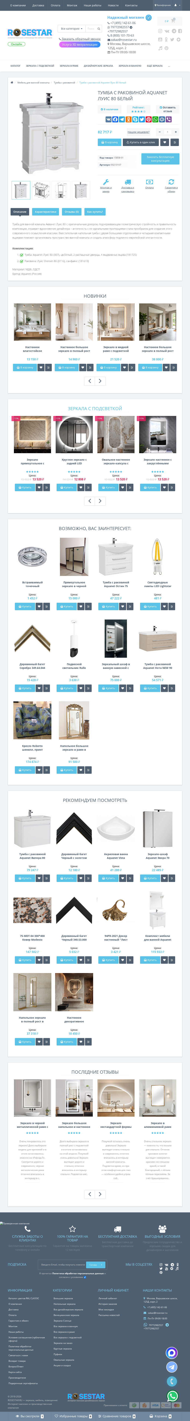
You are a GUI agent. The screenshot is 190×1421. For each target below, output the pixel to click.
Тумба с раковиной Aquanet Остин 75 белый (116, 584)
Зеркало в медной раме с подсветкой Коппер (116, 349)
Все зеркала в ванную (66, 1326)
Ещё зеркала (155, 65)
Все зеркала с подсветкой (68, 1337)
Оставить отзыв (169, 109)
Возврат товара (17, 1361)
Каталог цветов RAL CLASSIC (24, 1298)
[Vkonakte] (167, 32)
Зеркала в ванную (130, 65)
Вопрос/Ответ (16, 1366)
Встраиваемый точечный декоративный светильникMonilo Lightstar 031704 (32, 584)
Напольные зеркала (65, 1304)
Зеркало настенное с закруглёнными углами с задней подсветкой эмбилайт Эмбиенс (157, 461)
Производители (17, 1377)
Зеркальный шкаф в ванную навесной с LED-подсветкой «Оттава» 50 (116, 666)
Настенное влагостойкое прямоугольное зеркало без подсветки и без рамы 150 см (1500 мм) (32, 349)
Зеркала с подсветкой (40, 65)
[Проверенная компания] (15, 1223)
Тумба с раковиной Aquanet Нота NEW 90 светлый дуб (157, 666)
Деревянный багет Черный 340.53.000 (74, 937)
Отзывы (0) (72, 211)
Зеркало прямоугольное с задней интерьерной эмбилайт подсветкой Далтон (32, 461)
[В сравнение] (48, 367)
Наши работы (92, 5)
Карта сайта (15, 1372)
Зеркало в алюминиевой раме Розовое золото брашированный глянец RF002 (157, 1125)
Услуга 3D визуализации (79, 44)
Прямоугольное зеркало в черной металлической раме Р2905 (74, 584)
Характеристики (45, 211)
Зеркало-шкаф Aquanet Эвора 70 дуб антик (157, 856)
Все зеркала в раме (64, 1331)
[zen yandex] (179, 40)
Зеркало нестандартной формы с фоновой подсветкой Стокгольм (116, 1125)
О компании (18, 5)
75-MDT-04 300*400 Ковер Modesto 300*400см (32, 938)
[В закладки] (41, 367)
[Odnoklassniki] (166, 40)
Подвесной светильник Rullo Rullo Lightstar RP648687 (74, 666)
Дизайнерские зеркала (98, 65)
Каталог (15, 65)
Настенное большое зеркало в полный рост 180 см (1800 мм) (74, 349)
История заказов (108, 1304)
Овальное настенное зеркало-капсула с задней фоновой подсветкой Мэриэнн (115, 461)
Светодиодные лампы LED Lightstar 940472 (157, 584)
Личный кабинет (108, 1298)
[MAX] (172, 1353)
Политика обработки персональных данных (21, 1348)
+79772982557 (118, 31)
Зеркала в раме (69, 65)
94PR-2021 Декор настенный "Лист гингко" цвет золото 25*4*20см (116, 938)
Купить (26, 487)
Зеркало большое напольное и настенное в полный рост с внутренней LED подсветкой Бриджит (74, 1125)
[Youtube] (160, 40)
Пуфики (58, 1354)
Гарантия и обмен (19, 1320)
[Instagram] (160, 32)
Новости (113, 5)
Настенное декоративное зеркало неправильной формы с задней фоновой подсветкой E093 (74, 1019)
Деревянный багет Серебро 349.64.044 (32, 666)
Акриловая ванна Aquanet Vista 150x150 (116, 856)
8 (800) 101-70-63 (122, 35)
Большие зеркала (63, 1298)
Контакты (131, 5)
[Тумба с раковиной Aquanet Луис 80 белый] (21, 190)
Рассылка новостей (109, 1315)
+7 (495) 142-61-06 (123, 23)
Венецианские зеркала (66, 1315)
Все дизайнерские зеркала (68, 1309)
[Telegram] (174, 32)
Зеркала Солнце (62, 1320)
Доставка (38, 5)
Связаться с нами (18, 1355)
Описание (19, 211)
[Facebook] (180, 32)
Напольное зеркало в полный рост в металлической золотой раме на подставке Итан (32, 1019)
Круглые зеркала (63, 1348)
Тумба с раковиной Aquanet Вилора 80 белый (32, 856)
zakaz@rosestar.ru (123, 40)
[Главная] (12, 82)
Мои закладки (106, 1309)
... (169, 65)
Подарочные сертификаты (23, 1383)
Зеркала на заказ (63, 1343)
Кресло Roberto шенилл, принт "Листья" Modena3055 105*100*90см (32, 748)
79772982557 (119, 27)
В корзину (26, 367)
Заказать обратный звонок (81, 39)
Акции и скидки (62, 1365)
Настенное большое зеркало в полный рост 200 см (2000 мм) (158, 349)
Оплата (55, 5)
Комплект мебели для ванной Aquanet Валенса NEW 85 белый (157, 938)
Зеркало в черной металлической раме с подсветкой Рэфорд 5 (32, 1125)
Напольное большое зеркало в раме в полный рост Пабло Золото (74, 748)
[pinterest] (166, 49)
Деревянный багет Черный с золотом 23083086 (74, 856)
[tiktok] (160, 49)
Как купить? (95, 211)
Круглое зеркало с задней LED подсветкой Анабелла (74, 461)
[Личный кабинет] (177, 5)
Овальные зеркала (64, 1359)
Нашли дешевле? (138, 132)
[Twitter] (172, 40)
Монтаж (72, 5)
